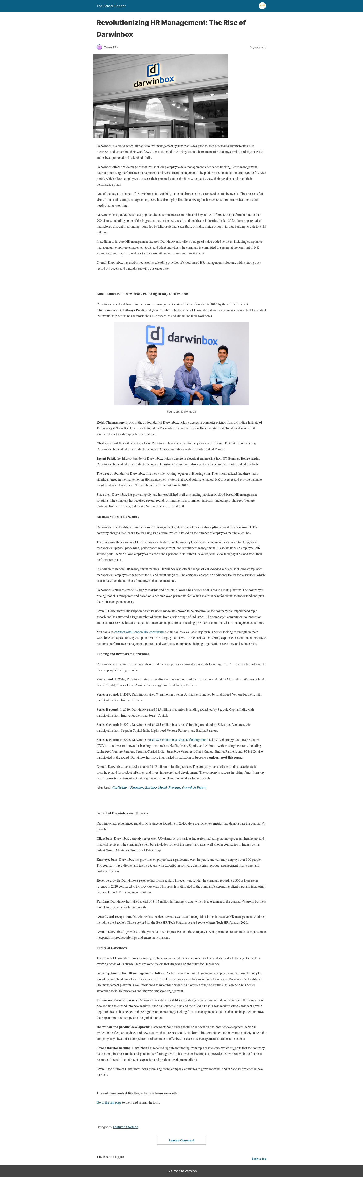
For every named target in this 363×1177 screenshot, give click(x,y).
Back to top (259, 1158)
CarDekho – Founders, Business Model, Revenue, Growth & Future (159, 787)
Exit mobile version (181, 1171)
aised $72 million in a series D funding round (178, 739)
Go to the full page (109, 1102)
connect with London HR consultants (139, 632)
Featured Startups (125, 1127)
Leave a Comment (181, 1140)
